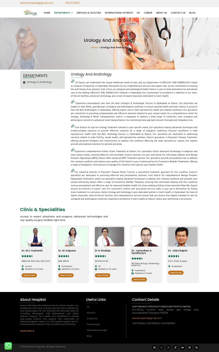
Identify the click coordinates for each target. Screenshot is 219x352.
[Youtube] (182, 347)
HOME (47, 12)
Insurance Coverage (97, 330)
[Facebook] (154, 347)
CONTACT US (178, 12)
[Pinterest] (196, 347)
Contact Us (92, 318)
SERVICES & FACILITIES (89, 12)
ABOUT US (161, 12)
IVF (138, 12)
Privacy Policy (93, 324)
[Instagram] (168, 347)
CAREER (148, 12)
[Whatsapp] (161, 347)
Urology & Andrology (39, 82)
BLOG (192, 12)
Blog (89, 336)
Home (94, 47)
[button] (63, 12)
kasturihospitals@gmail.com (146, 318)
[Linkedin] (189, 347)
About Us (91, 312)
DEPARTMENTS (62, 12)
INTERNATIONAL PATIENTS (119, 12)
